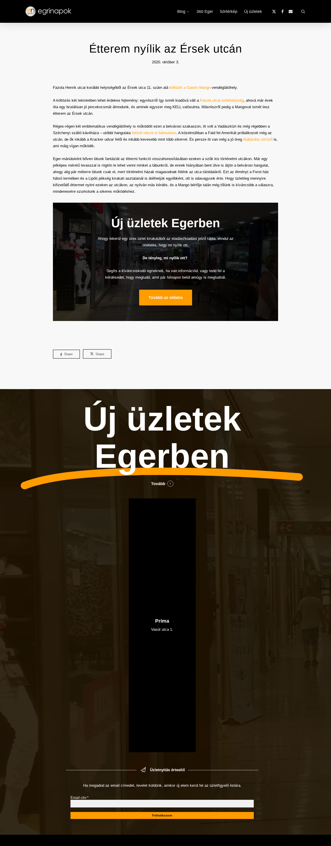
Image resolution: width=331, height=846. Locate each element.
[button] (165, 297)
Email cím (79, 798)
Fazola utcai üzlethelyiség (222, 100)
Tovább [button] (158, 483)
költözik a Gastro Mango (190, 87)
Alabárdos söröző (257, 139)
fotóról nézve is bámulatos (154, 133)
